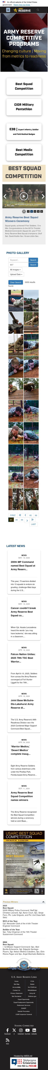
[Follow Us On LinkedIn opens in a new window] (34, 1031)
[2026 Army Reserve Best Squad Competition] (24, 196)
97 (12, 519)
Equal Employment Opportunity (24, 1002)
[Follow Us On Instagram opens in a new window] (20, 1031)
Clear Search (15, 282)
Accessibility (17, 987)
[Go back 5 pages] (20, 515)
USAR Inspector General (24, 1014)
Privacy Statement (16, 993)
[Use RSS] (7, 1041)
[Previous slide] (5, 196)
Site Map (16, 984)
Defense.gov (32, 996)
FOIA (32, 981)
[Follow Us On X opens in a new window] (14, 1031)
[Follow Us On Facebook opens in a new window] (7, 1031)
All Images (14, 269)
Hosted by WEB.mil (23, 1056)
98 (16, 519)
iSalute (32, 984)
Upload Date (15, 274)
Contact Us (16, 990)
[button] (23, 4)
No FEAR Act (32, 987)
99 (22, 519)
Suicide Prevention (24, 1011)
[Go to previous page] (25, 515)
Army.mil (32, 993)
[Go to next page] (27, 520)
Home (16, 981)
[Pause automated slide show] (24, 211)
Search (33, 260)
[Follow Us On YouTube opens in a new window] (27, 1031)
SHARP (23, 1008)
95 (30, 515)
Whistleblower (32, 990)
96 (36, 515)
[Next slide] (43, 196)
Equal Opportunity (23, 999)
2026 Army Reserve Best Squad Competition (20, 219)
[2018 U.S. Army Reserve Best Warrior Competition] (15, 301)
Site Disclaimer (16, 996)
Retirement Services (23, 1005)
